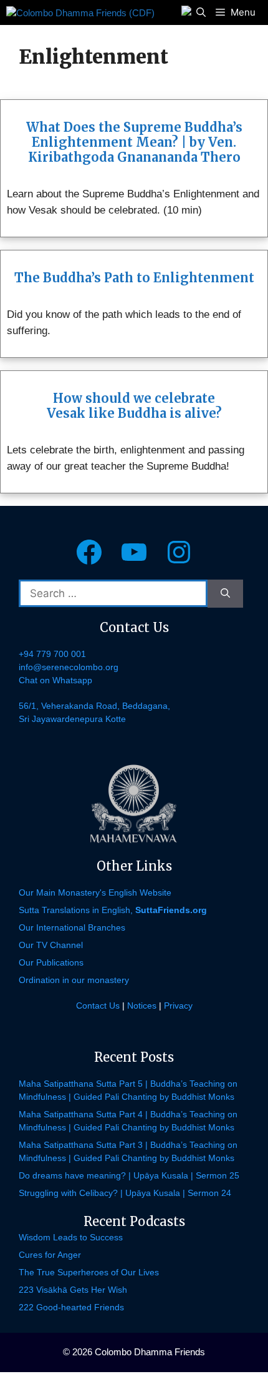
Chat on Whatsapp (55, 680)
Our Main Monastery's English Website (95, 892)
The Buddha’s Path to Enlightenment (134, 277)
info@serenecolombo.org (68, 667)
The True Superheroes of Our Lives (89, 1272)
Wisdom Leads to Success (71, 1237)
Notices (141, 1006)
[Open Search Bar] (201, 12)
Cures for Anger (50, 1255)
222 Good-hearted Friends (71, 1307)
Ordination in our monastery (74, 980)
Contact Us (98, 1006)
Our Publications (51, 962)
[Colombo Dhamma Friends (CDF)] (80, 12)
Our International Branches (72, 927)
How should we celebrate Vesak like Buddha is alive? (134, 405)
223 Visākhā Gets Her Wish (73, 1290)
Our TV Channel (51, 945)
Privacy (178, 1006)
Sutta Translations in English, (113, 910)
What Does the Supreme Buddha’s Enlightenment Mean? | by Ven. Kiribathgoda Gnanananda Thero (134, 142)
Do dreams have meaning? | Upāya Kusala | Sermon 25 (129, 1175)
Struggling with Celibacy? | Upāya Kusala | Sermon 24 (125, 1193)
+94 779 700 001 (52, 654)
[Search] (225, 594)
